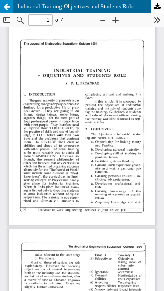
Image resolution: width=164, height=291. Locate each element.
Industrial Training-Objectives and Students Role (75, 6)
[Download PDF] (157, 6)
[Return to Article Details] (6, 6)
